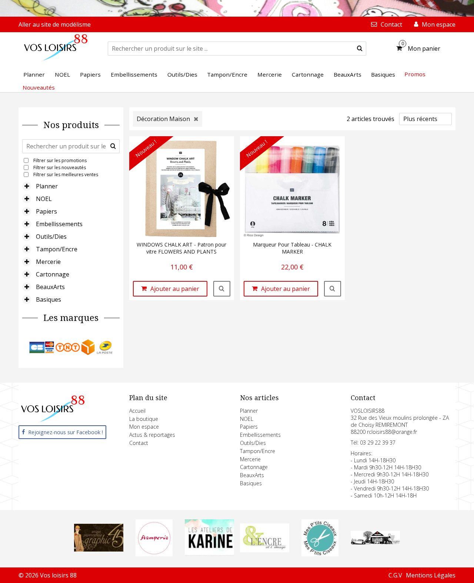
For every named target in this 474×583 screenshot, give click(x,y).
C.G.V (395, 575)
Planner (47, 186)
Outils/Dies (51, 236)
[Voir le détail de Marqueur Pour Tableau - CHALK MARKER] (332, 288)
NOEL (44, 199)
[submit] (360, 48)
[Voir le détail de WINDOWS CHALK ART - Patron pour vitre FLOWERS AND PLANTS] (221, 288)
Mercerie (48, 262)
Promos (414, 74)
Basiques (48, 299)
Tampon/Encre (56, 249)
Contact (138, 442)
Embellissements (59, 224)
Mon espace (144, 426)
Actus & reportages (152, 434)
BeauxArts (50, 287)
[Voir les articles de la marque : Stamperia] (154, 554)
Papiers (46, 211)
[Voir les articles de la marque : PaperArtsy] (375, 542)
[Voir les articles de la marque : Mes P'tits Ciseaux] (319, 554)
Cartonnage (52, 274)
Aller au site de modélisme (55, 24)
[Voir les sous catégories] (26, 186)
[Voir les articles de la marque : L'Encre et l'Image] (264, 550)
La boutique (143, 418)
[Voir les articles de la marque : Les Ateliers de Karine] (209, 554)
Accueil (137, 410)
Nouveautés (39, 87)
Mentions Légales (430, 575)
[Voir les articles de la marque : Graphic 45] (99, 549)
